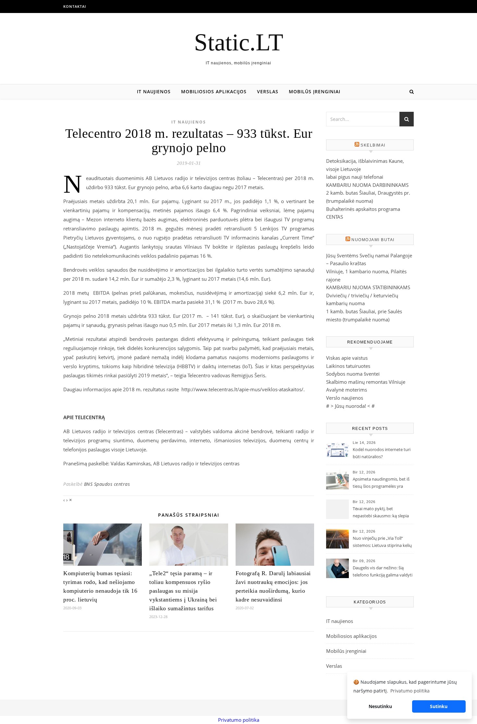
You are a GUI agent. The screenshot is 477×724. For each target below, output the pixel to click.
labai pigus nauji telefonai (354, 177)
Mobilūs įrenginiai (314, 91)
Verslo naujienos (344, 397)
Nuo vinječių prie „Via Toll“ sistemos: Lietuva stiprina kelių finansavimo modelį (382, 542)
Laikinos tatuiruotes (348, 366)
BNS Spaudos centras (107, 484)
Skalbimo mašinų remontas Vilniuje (365, 382)
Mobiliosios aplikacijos (214, 91)
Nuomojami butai (373, 240)
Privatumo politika (238, 720)
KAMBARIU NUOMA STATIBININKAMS (368, 287)
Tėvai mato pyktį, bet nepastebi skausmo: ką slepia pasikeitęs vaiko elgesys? (381, 513)
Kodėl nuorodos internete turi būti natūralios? (381, 452)
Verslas (267, 91)
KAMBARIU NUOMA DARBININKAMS (367, 185)
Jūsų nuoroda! (350, 406)
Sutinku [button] (438, 706)
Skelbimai (373, 145)
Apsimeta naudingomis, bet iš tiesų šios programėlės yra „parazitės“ (381, 483)
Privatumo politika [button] (410, 691)
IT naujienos (154, 91)
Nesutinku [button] (380, 706)
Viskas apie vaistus (347, 358)
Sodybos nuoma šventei (353, 373)
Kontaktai (74, 6)
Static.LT (238, 42)
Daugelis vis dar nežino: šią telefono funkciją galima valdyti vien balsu (382, 572)
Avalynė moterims (346, 389)
